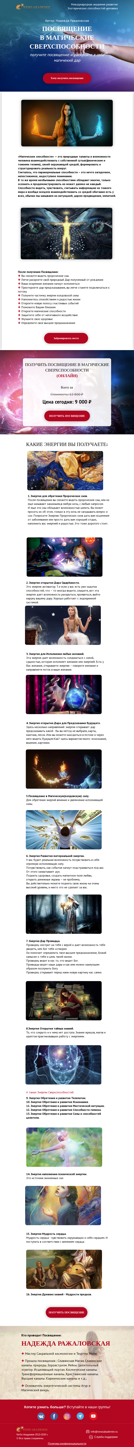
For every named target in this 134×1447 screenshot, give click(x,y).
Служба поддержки (106, 1437)
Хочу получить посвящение (67, 78)
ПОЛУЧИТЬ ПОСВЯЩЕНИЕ (67, 416)
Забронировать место (66, 338)
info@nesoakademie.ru (104, 1431)
